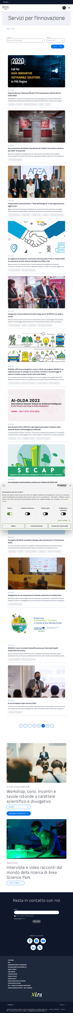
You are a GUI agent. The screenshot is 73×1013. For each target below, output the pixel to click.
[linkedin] (33, 947)
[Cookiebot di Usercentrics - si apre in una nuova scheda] (58, 485)
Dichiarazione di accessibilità (17, 967)
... (29, 726)
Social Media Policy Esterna (16, 981)
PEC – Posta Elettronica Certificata (19, 985)
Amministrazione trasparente (17, 965)
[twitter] (40, 947)
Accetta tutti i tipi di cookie (59, 526)
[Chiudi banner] (70, 485)
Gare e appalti (12, 969)
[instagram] (36, 941)
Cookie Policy (12, 978)
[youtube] (43, 941)
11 (34, 726)
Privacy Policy (12, 976)
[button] (64, 8)
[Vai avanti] (52, 726)
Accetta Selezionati (36, 526)
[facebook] (29, 941)
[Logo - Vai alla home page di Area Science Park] (5, 8)
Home (8, 28)
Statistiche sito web (14, 983)
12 (38, 726)
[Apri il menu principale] (69, 8)
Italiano (5, 2)
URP (9, 962)
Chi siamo (11, 960)
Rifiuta (13, 526)
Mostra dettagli (63, 520)
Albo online (11, 971)
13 (43, 726)
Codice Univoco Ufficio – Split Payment (20, 988)
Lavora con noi (12, 974)
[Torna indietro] (21, 726)
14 (47, 726)
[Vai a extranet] (36, 994)
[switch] (27, 513)
